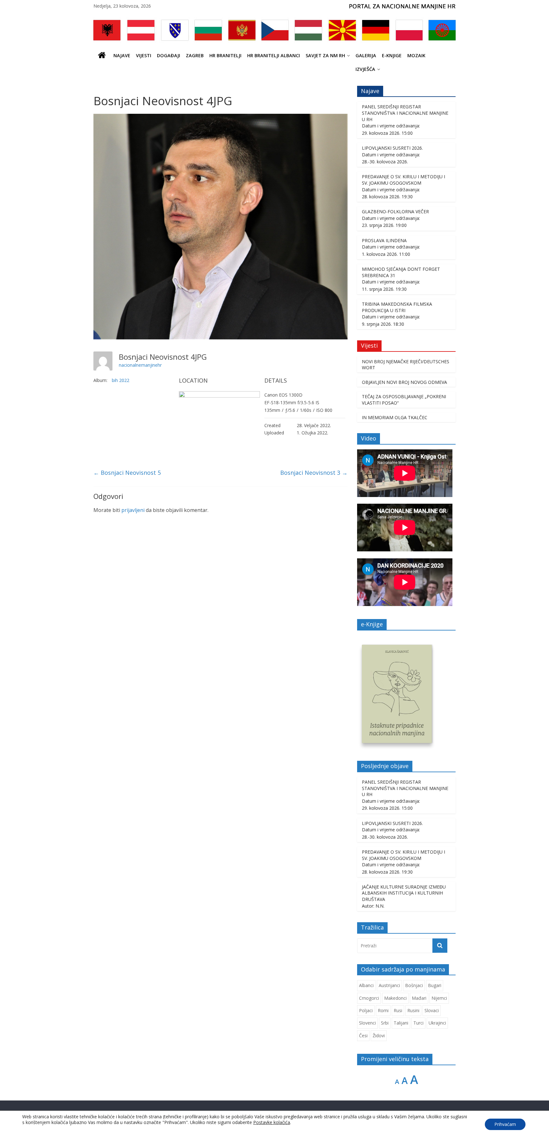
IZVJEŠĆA (365, 69)
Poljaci (366, 1010)
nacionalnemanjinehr (140, 365)
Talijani (401, 1023)
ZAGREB (195, 55)
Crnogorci (369, 998)
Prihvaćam (505, 1124)
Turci (418, 1023)
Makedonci (395, 998)
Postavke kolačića (271, 1122)
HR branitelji (225, 55)
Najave (121, 55)
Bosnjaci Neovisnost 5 (127, 472)
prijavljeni (133, 510)
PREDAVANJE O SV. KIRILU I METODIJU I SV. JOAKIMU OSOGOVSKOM (403, 180)
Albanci (366, 985)
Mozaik (416, 55)
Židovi (379, 1035)
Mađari (419, 998)
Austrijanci (389, 985)
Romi (383, 1010)
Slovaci (431, 1010)
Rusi (398, 1010)
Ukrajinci (437, 1023)
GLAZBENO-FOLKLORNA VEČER (395, 211)
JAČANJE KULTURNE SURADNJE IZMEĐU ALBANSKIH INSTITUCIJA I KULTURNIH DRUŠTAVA (404, 893)
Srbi (385, 1023)
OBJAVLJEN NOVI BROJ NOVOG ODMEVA (404, 382)
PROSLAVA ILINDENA (384, 240)
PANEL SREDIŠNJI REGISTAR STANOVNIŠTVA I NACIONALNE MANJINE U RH (405, 113)
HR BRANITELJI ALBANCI (273, 55)
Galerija (366, 55)
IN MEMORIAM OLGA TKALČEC (394, 417)
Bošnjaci (414, 985)
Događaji (168, 55)
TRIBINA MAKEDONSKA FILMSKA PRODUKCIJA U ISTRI (397, 307)
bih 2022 (120, 380)
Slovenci (367, 1023)
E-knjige (392, 55)
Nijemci (439, 998)
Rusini (413, 1010)
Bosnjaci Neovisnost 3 (314, 472)
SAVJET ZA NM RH (325, 55)
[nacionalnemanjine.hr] (102, 55)
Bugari (434, 985)
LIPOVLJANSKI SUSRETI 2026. (392, 148)
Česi (363, 1035)
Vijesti (143, 55)
